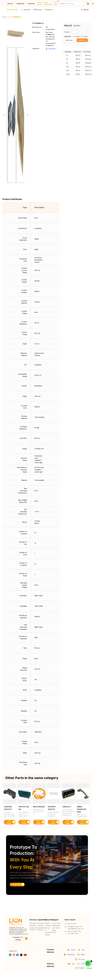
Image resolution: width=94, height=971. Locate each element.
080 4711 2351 (72, 924)
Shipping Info (56, 925)
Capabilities (20, 3)
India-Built (27, 9)
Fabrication (32, 923)
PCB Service (49, 9)
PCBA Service (37, 9)
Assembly (32, 925)
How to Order (56, 923)
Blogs (54, 930)
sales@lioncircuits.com (21, 934)
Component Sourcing (33, 929)
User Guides (56, 928)
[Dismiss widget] (91, 961)
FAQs (54, 932)
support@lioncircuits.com (76, 928)
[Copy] (44, 23)
